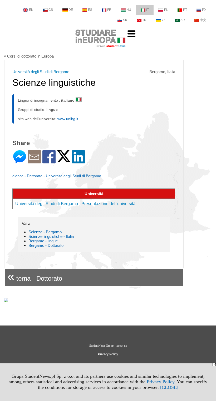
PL (166, 10)
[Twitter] (63, 159)
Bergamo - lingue (43, 241)
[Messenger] (19, 161)
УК (163, 20)
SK (125, 20)
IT (147, 10)
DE (70, 10)
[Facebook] (49, 161)
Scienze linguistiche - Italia (51, 236)
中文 (203, 20)
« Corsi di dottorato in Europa (29, 56)
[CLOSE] (169, 387)
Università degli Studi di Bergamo (40, 71)
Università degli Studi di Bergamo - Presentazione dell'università (75, 203)
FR (109, 10)
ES (90, 10)
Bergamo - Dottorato (45, 245)
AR (182, 20)
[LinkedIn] (78, 161)
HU (128, 10)
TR (144, 20)
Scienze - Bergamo (45, 232)
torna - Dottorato (34, 276)
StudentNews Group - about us (108, 345)
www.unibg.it (67, 119)
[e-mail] (34, 161)
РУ (204, 10)
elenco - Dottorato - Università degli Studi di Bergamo (56, 176)
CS (50, 10)
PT (185, 10)
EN (31, 10)
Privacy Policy (160, 381)
